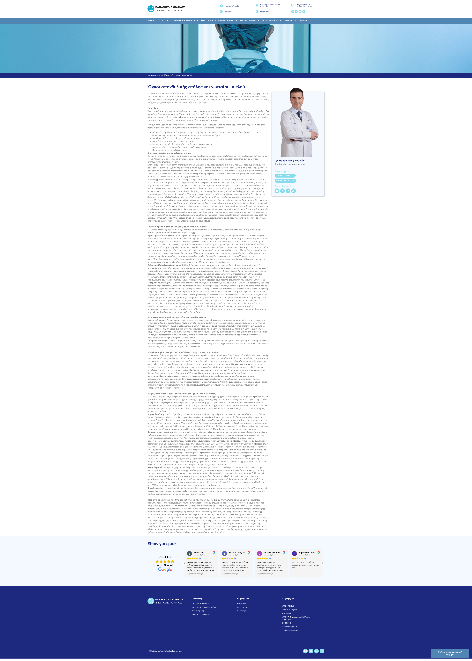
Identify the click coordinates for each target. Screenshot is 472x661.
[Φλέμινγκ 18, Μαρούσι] (221, 5)
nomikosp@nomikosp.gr (304, 6)
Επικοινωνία (301, 20)
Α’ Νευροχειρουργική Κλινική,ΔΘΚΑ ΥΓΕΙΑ (270, 5)
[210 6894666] (221, 11)
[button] (322, 563)
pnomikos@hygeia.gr (303, 4)
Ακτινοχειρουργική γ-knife (275, 20)
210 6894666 (229, 12)
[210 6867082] (257, 11)
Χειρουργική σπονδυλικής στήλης (217, 20)
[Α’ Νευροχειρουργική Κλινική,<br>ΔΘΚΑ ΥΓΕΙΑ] (257, 5)
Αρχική (151, 20)
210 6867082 (264, 12)
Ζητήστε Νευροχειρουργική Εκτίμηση (450, 653)
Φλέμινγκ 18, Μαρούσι (232, 6)
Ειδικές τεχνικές (248, 20)
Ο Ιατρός (161, 20)
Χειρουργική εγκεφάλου (183, 20)
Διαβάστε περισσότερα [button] (191, 574)
